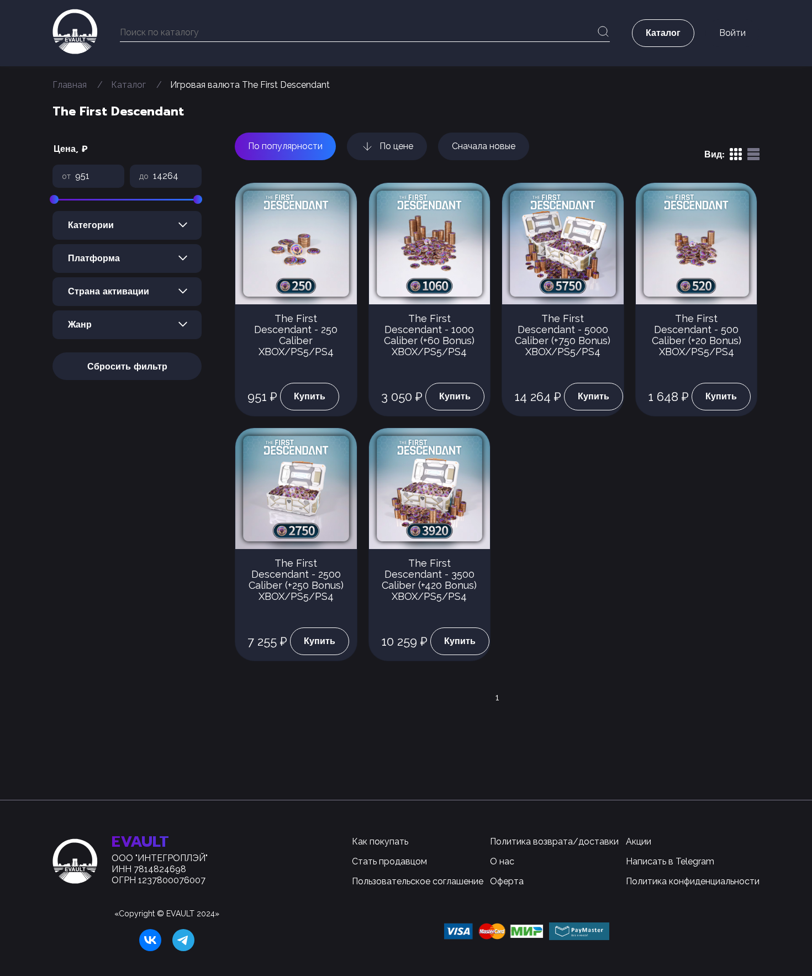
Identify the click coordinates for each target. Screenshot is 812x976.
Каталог (128, 85)
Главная (69, 85)
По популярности (285, 146)
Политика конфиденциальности (693, 881)
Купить (309, 396)
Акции (638, 841)
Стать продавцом (389, 861)
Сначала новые (483, 146)
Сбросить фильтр (127, 366)
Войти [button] (732, 33)
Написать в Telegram (670, 861)
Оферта (507, 881)
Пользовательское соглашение (417, 881)
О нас (502, 861)
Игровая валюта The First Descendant (250, 85)
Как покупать (380, 841)
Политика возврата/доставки (554, 841)
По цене (396, 146)
